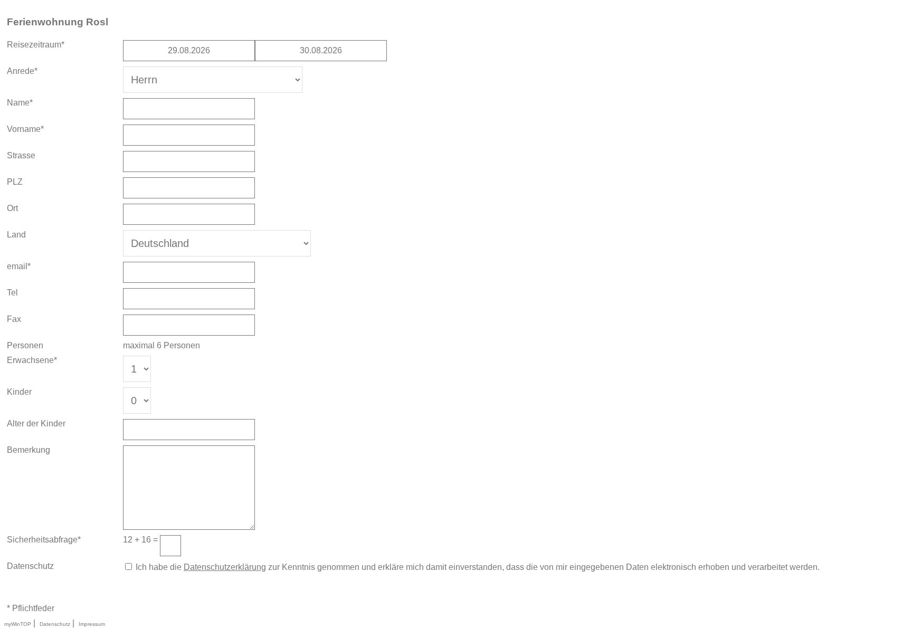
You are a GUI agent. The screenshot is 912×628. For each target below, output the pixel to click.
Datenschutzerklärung (225, 567)
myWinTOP (17, 624)
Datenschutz (55, 624)
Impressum (92, 624)
